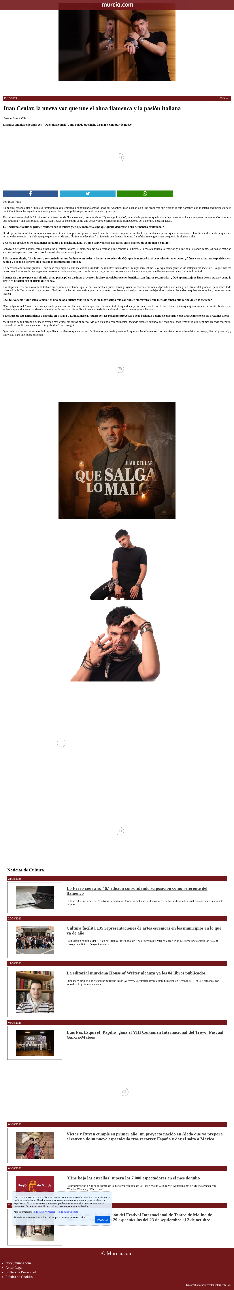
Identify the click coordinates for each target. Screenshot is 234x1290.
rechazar (37, 1217)
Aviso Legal (13, 1267)
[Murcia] (117, 5)
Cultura (224, 98)
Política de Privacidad (20, 1272)
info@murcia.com (18, 1263)
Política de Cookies (19, 1277)
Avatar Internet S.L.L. (219, 1284)
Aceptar (102, 1219)
